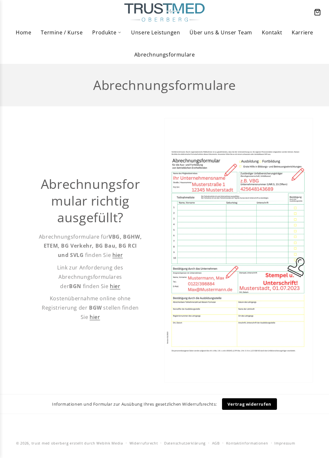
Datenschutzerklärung (185, 443)
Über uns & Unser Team (221, 32)
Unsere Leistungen (155, 32)
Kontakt (272, 32)
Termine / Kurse (62, 32)
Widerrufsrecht (143, 443)
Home (23, 32)
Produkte (104, 32)
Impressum (284, 443)
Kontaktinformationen (247, 443)
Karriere (302, 32)
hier (117, 255)
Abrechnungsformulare (164, 54)
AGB (216, 443)
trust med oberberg (50, 443)
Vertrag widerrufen (249, 404)
